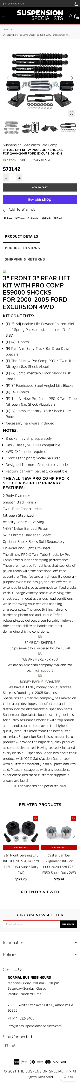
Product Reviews (22, 248)
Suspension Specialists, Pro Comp (30, 145)
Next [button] (72, 78)
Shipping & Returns (25, 259)
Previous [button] (8, 78)
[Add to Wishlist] (35, 818)
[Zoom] (71, 113)
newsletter (40, 915)
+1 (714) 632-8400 (14, 3)
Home (6, 29)
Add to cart (21, 847)
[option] (40, 82)
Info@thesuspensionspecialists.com (35, 1026)
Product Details (21, 236)
